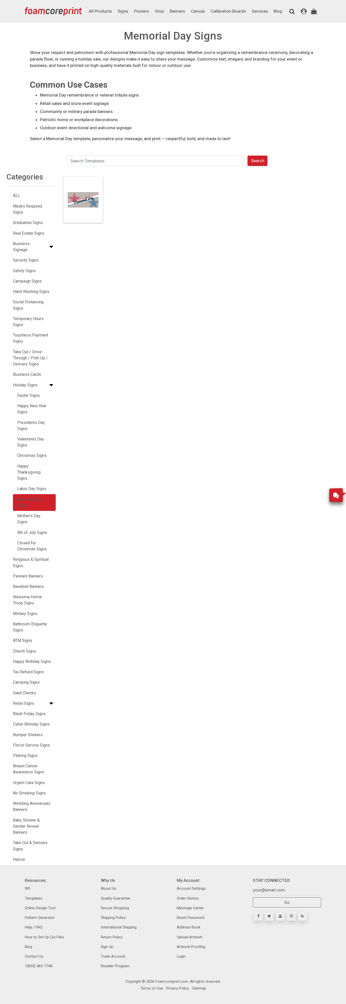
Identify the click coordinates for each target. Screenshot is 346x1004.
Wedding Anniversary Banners (31, 806)
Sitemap (198, 988)
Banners (177, 11)
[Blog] (302, 916)
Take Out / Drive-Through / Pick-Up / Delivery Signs (30, 357)
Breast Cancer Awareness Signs (28, 769)
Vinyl (159, 11)
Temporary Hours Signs (28, 321)
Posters (141, 11)
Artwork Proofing (191, 946)
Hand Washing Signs (31, 291)
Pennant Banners (28, 576)
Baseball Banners (28, 586)
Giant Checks (24, 693)
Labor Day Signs (31, 488)
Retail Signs (23, 703)
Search (257, 160)
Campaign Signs (27, 281)
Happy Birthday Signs (32, 661)
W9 (27, 888)
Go (287, 902)
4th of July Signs (32, 532)
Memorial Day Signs (29, 502)
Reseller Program (115, 966)
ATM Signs (22, 640)
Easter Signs (28, 395)
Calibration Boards (228, 11)
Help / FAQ (34, 927)
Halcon (19, 859)
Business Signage (21, 246)
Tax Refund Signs (28, 672)
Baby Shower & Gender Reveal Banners (26, 826)
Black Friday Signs (29, 713)
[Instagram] (291, 916)
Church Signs (24, 651)
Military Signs (25, 613)
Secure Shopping (115, 908)
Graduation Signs (28, 222)
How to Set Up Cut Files (44, 937)
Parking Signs (25, 755)
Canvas (198, 11)
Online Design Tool (40, 908)
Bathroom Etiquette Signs (30, 627)
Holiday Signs (25, 385)
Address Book (188, 927)
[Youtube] (280, 916)
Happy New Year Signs (31, 408)
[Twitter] (269, 916)
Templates (33, 898)
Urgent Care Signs (29, 782)
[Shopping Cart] (314, 11)
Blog (278, 11)
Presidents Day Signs (31, 425)
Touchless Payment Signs (30, 338)
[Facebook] (258, 916)
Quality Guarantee (115, 898)
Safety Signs (24, 270)
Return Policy (112, 937)
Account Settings (191, 888)
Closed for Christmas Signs (32, 546)
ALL (16, 195)
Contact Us (34, 956)
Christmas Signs (32, 455)
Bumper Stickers (28, 734)
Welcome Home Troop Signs (27, 599)
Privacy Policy (177, 988)
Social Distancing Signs (28, 305)
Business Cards (27, 374)
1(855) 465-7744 (38, 966)
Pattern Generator (40, 917)
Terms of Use (151, 988)
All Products (100, 11)
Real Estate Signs (28, 233)
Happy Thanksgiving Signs (29, 472)
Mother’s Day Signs (29, 518)
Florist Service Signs (31, 745)
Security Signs (26, 260)
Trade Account (113, 956)
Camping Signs (26, 682)
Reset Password (190, 917)
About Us (108, 888)
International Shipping (119, 927)
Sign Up (107, 946)
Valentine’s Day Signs (30, 442)
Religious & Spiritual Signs (31, 562)
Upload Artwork (189, 937)
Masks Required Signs (27, 209)
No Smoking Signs (29, 793)
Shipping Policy (113, 917)
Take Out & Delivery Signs (30, 845)
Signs (123, 11)
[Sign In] (304, 11)
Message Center (190, 908)
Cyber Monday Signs (31, 724)
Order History (188, 898)
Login (181, 956)
